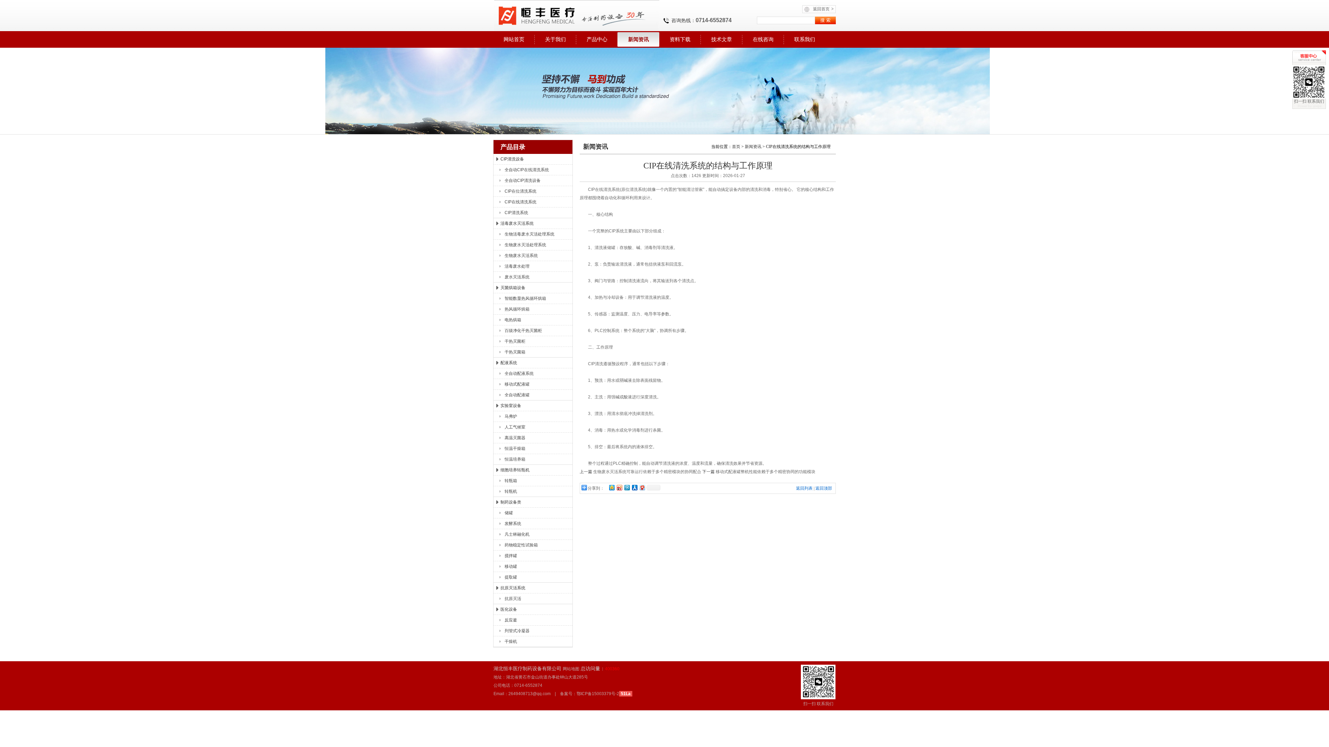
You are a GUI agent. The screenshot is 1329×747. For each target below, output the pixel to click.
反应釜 (511, 620)
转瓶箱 (511, 480)
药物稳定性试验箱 (521, 545)
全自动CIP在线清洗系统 (527, 169)
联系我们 (804, 39)
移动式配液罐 (517, 384)
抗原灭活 (513, 598)
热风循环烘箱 (517, 309)
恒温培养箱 (515, 459)
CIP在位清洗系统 (520, 191)
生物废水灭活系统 (521, 255)
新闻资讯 (638, 39)
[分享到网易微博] (642, 487)
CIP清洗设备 (512, 159)
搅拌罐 (511, 555)
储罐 (509, 512)
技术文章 (721, 39)
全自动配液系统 (519, 373)
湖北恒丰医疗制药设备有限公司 (576, 15)
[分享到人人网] (634, 487)
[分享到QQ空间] (611, 487)
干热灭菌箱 (515, 352)
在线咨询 (763, 39)
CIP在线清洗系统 (520, 202)
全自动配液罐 (517, 395)
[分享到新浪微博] (619, 487)
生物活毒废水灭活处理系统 (529, 234)
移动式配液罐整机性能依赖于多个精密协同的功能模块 (765, 471)
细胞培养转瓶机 (515, 470)
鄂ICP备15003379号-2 (598, 693)
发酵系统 (513, 523)
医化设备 (508, 609)
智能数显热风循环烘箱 (525, 298)
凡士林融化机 (517, 534)
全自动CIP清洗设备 (523, 180)
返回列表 (804, 488)
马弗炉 (511, 416)
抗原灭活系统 (512, 587)
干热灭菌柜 (515, 341)
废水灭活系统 (517, 277)
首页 (736, 146)
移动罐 (511, 566)
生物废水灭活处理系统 (525, 244)
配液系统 (508, 362)
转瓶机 (511, 491)
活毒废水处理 (517, 266)
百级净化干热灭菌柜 (523, 330)
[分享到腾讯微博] (627, 487)
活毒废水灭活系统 (517, 223)
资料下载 (680, 39)
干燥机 (511, 641)
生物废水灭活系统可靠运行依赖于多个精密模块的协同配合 (647, 471)
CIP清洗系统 (516, 212)
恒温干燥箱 (515, 448)
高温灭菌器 (515, 437)
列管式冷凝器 (517, 630)
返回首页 (823, 9)
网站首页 (514, 39)
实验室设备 (510, 405)
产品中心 (597, 39)
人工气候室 (515, 427)
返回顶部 (823, 488)
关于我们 (555, 39)
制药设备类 (510, 502)
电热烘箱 (513, 319)
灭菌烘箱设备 (512, 287)
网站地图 (571, 668)
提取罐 (511, 577)
